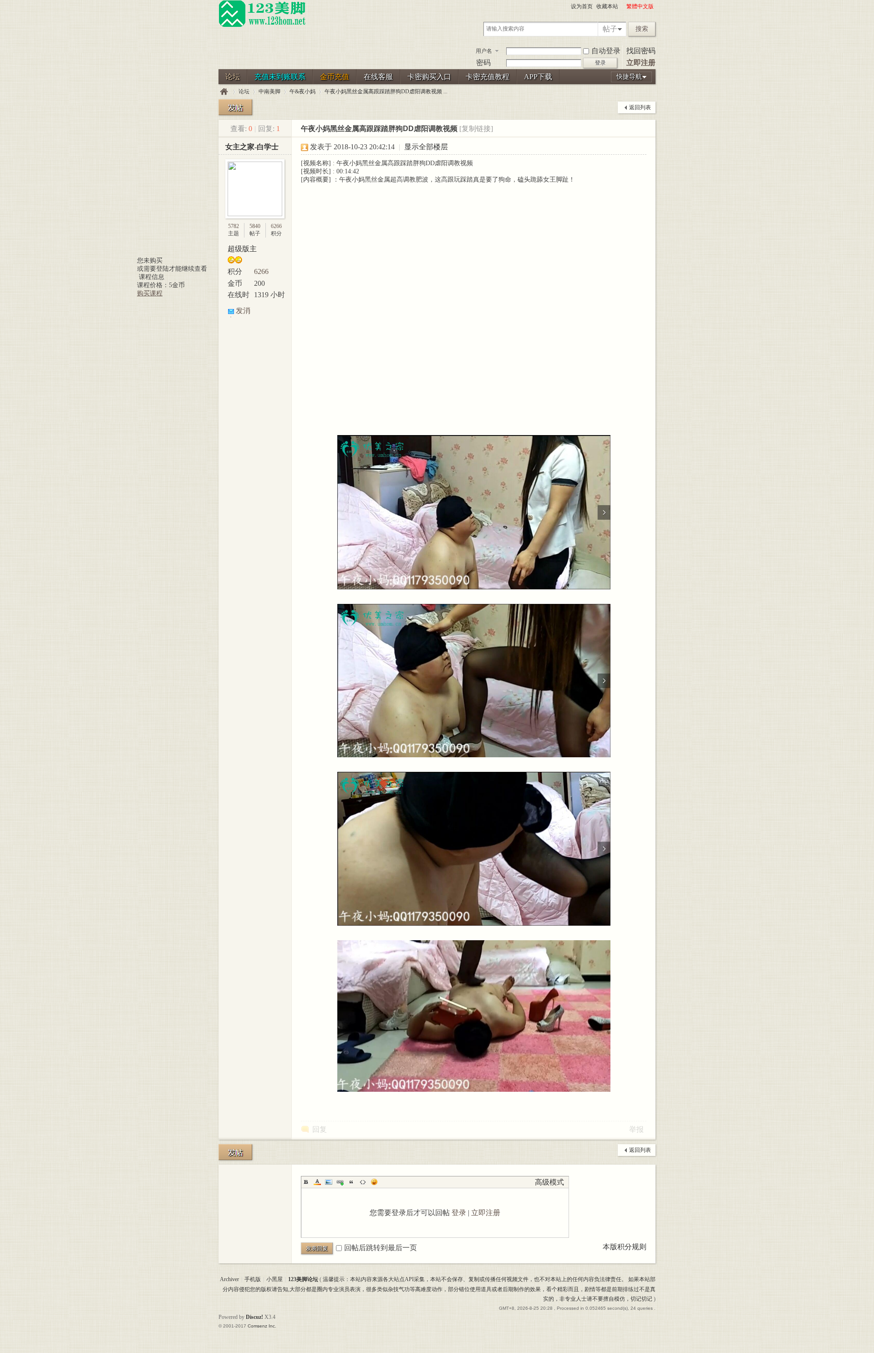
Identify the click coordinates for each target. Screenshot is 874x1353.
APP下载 (538, 77)
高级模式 (549, 1182)
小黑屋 (274, 1279)
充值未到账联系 (279, 77)
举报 (636, 1129)
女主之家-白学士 (252, 147)
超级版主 (242, 249)
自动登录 (605, 51)
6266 (276, 226)
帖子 (610, 29)
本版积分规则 (624, 1247)
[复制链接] (476, 128)
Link (340, 1181)
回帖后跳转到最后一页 (380, 1248)
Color (317, 1181)
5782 (233, 226)
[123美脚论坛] (262, 25)
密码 (483, 62)
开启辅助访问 (622, 6)
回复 (319, 1129)
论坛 (232, 77)
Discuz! (254, 1317)
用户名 (484, 51)
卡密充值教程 (487, 77)
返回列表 (640, 107)
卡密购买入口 (429, 77)
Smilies (374, 1181)
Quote (351, 1181)
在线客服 (378, 77)
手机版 (252, 1279)
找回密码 (641, 51)
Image (328, 1181)
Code (362, 1181)
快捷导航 (629, 76)
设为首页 (582, 6)
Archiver (229, 1279)
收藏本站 (607, 6)
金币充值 (334, 77)
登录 (459, 1212)
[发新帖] (235, 107)
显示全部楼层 (426, 147)
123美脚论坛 (223, 91)
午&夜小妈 (302, 91)
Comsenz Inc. (262, 1325)
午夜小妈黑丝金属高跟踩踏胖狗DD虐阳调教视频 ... (386, 91)
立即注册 (641, 62)
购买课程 (150, 293)
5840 (254, 226)
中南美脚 (269, 91)
